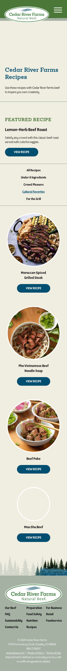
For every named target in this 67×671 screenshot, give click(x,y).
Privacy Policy (35, 653)
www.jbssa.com (15, 653)
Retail (49, 614)
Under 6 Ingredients (33, 177)
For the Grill (33, 199)
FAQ (7, 614)
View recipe (21, 152)
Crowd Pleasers (34, 184)
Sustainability (13, 620)
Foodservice (54, 620)
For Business (54, 608)
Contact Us (11, 627)
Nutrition (32, 620)
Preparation (34, 608)
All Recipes (34, 170)
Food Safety (34, 614)
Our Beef (10, 608)
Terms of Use (53, 653)
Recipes (31, 627)
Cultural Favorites (33, 191)
